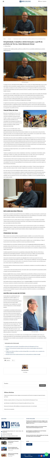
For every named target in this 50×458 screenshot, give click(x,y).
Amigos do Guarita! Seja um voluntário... (13, 454)
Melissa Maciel (7, 46)
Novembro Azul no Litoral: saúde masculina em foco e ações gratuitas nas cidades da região (23, 354)
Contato (29, 455)
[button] (46, 454)
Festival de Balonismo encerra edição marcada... (13, 448)
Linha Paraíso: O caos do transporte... (13, 442)
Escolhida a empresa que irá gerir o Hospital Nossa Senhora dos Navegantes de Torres (22, 346)
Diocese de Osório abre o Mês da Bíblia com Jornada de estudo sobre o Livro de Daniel (20, 406)
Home (4, 38)
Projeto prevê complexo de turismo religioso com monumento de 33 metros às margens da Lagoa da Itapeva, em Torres (36, 422)
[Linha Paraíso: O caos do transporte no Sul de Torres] (4, 442)
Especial (9, 38)
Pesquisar (6, 383)
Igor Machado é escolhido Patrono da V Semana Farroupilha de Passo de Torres (19, 403)
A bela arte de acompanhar (9, 409)
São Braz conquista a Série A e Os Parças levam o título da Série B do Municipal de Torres (21, 399)
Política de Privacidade (28, 456)
